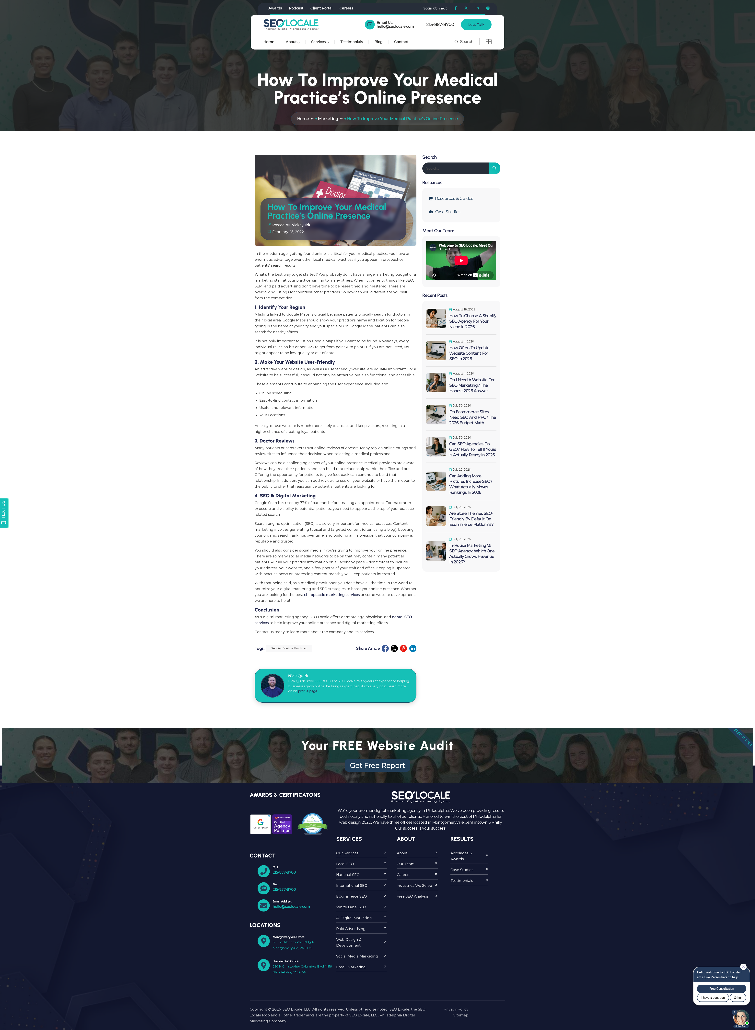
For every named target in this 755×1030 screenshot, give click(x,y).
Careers (346, 8)
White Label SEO (351, 907)
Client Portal (321, 8)
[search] (494, 168)
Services (318, 42)
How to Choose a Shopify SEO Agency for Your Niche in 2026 (472, 321)
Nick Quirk (301, 225)
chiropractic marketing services (332, 595)
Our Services (347, 853)
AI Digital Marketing (354, 918)
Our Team (406, 864)
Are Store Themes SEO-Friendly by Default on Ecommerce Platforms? (471, 519)
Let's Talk (476, 25)
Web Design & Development (349, 942)
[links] (291, 24)
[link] (370, 24)
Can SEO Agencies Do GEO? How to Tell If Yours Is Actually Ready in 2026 (472, 449)
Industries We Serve (414, 885)
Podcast (296, 8)
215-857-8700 (440, 24)
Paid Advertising (351, 929)
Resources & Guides (454, 198)
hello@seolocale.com (395, 26)
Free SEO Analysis (413, 896)
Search (466, 41)
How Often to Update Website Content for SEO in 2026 (469, 353)
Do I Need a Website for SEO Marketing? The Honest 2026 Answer (471, 385)
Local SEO (345, 864)
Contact (401, 42)
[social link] (385, 648)
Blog (379, 42)
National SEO (348, 875)
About (291, 42)
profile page (307, 691)
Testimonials (351, 42)
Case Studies (447, 211)
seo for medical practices (289, 648)
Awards (275, 8)
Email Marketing (351, 967)
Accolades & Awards (461, 856)
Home (268, 42)
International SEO (351, 885)
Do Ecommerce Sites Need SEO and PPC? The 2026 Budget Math (472, 417)
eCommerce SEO (351, 896)
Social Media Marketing (357, 956)
